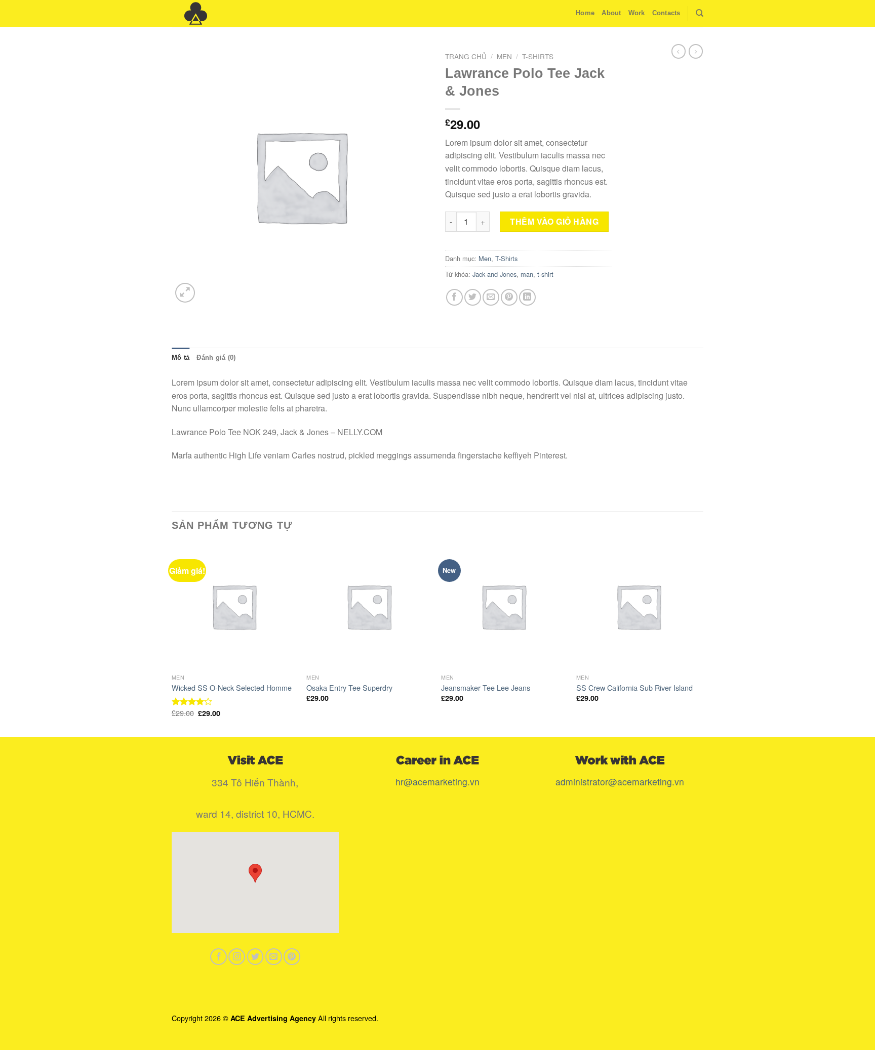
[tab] (180, 358)
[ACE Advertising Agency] (222, 13)
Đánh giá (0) (215, 357)
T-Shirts (537, 56)
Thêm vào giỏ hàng (554, 221)
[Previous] (172, 639)
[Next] (700, 639)
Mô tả (180, 357)
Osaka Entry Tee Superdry (349, 688)
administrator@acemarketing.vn (619, 781)
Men (504, 56)
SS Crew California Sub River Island (634, 688)
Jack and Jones (494, 274)
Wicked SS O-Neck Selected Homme (232, 688)
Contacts (666, 13)
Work (636, 13)
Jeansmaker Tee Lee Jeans (485, 688)
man (527, 274)
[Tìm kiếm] (699, 13)
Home (585, 13)
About (611, 13)
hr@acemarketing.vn (437, 781)
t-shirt (545, 274)
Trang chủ (466, 56)
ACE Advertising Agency (273, 1018)
